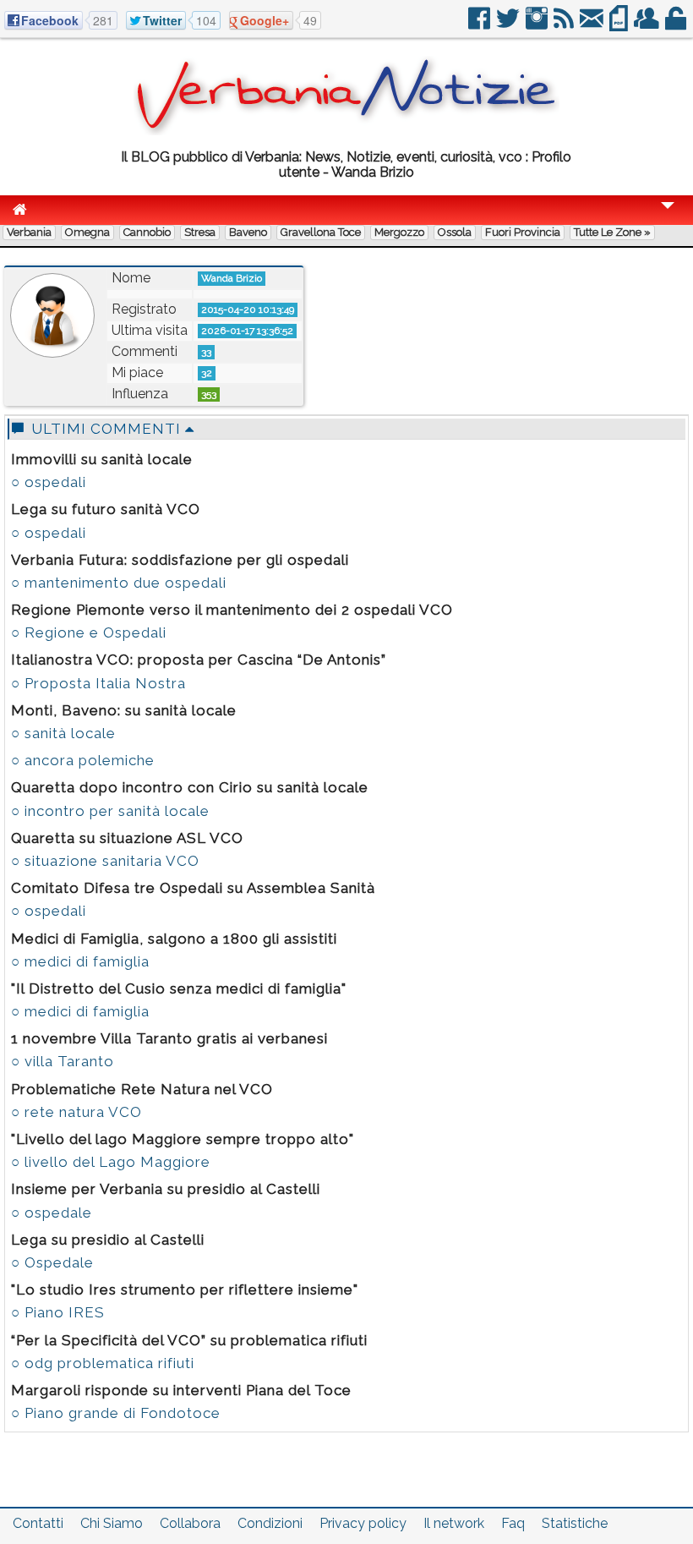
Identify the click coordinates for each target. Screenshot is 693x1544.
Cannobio (147, 232)
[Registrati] (648, 25)
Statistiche (575, 1523)
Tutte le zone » (612, 232)
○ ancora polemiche (83, 760)
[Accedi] (677, 25)
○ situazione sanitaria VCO (105, 860)
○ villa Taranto (62, 1061)
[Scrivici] (593, 25)
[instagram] (538, 25)
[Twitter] (509, 25)
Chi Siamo (111, 1523)
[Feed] (565, 25)
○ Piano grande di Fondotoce (116, 1412)
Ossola (455, 232)
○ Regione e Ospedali (88, 632)
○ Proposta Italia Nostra (98, 683)
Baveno (248, 232)
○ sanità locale (63, 733)
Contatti (38, 1523)
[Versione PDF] (619, 25)
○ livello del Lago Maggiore (110, 1161)
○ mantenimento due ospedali (118, 582)
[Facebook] (480, 25)
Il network (453, 1523)
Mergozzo (399, 232)
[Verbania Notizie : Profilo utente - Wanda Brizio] (346, 131)
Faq (513, 1523)
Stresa (200, 232)
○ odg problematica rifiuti (102, 1363)
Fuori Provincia (522, 232)
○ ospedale (51, 1212)
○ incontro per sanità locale (110, 810)
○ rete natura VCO (76, 1111)
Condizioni (270, 1523)
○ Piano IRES (58, 1312)
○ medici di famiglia (80, 961)
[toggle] (667, 217)
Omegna (87, 232)
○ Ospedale (52, 1262)
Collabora (190, 1523)
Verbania (29, 232)
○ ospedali (48, 482)
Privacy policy (363, 1523)
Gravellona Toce (321, 232)
